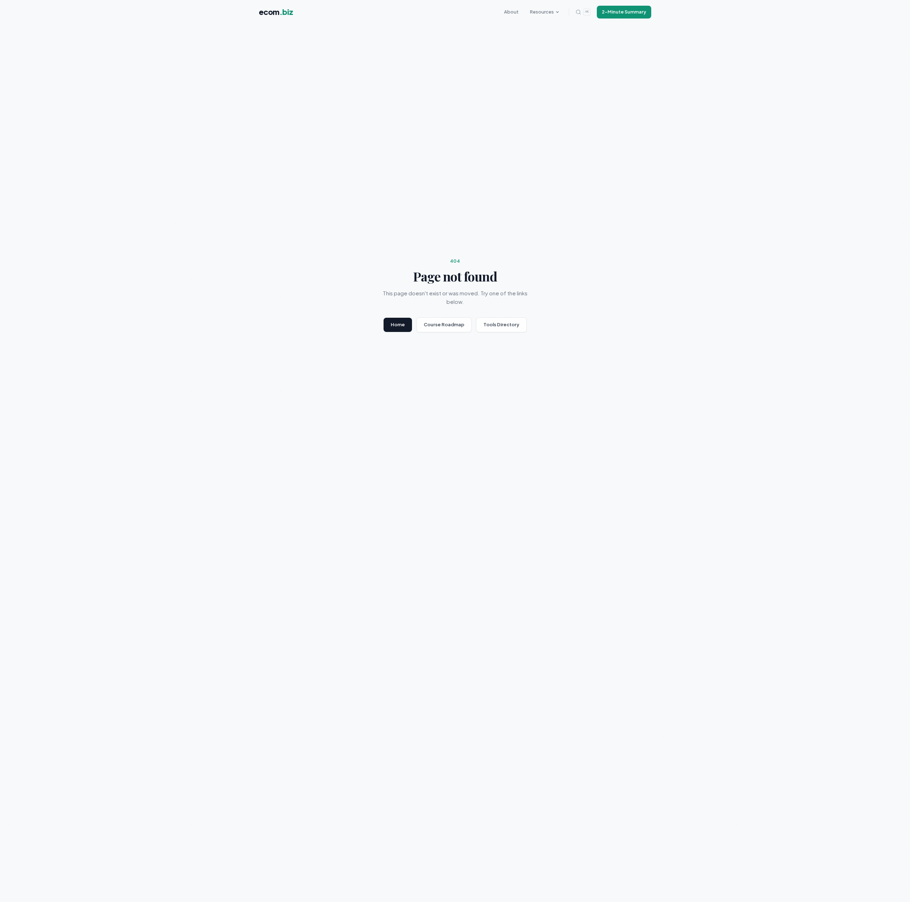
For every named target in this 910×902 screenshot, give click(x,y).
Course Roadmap (444, 324)
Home (398, 324)
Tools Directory (501, 324)
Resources (542, 12)
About (511, 12)
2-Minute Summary (624, 12)
